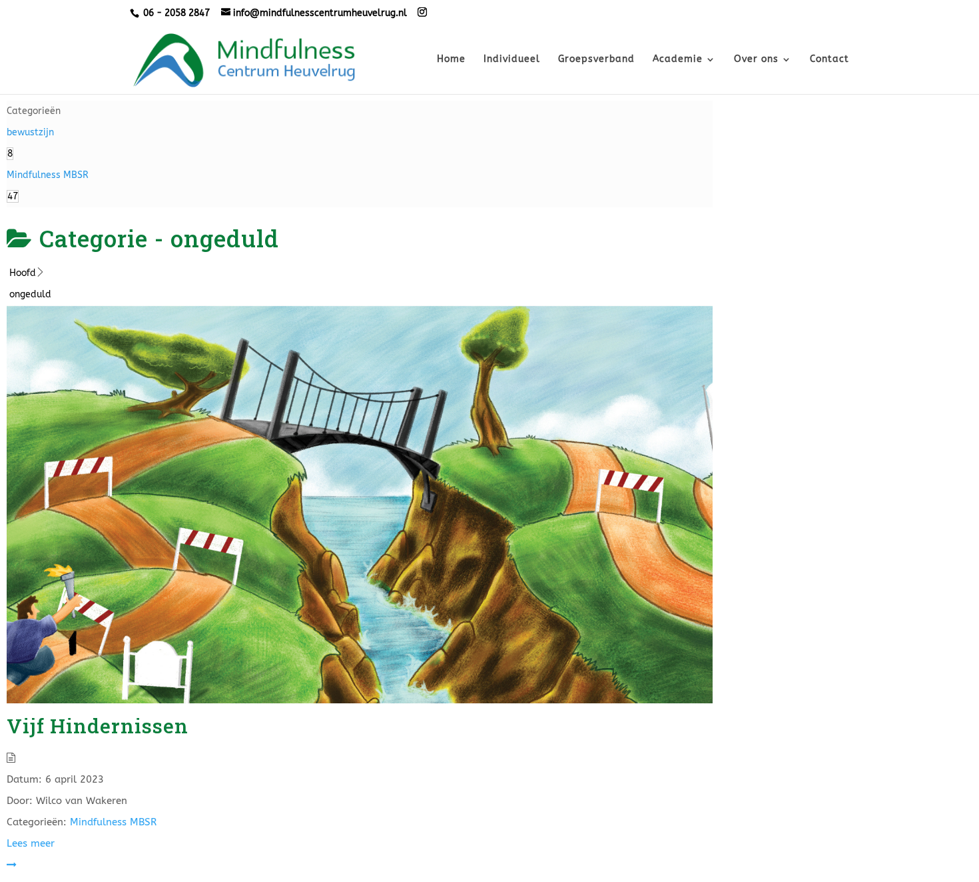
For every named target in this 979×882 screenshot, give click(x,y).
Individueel (512, 60)
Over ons (756, 60)
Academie (678, 60)
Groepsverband (596, 60)
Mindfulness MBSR (113, 822)
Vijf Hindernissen (97, 726)
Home (451, 60)
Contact (829, 60)
